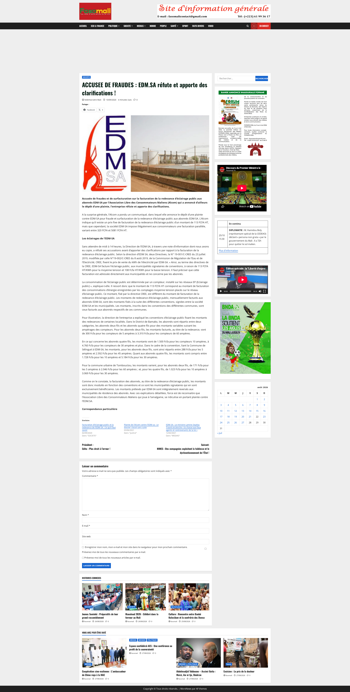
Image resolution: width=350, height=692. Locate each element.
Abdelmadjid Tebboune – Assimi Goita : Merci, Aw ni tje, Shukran (196, 673)
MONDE (153, 26)
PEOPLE (163, 26)
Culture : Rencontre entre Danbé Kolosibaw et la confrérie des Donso (187, 615)
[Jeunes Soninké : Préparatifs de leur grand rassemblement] (102, 596)
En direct (264, 26)
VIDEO (210, 26)
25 (228, 422)
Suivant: (183, 448)
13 (243, 410)
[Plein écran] (264, 291)
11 (228, 410)
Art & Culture (176, 607)
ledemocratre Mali (92, 99)
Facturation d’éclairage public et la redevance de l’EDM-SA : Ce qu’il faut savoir (99, 427)
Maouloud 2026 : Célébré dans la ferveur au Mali (141, 615)
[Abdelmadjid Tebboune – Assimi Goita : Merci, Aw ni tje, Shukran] (198, 653)
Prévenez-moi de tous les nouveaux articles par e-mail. (112, 557)
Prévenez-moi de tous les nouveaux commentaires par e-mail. (114, 552)
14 (250, 410)
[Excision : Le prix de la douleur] (246, 653)
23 (264, 416)
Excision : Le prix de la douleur (239, 671)
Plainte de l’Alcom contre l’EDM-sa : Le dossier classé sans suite (141, 426)
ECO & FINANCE (97, 26)
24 (221, 422)
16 (264, 410)
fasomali (87, 621)
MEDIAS (140, 26)
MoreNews (185, 688)
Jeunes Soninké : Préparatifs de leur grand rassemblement (100, 615)
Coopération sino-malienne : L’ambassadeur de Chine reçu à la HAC (104, 673)
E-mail (86, 525)
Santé (173, 26)
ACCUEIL (83, 26)
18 (228, 416)
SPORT (185, 26)
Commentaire (90, 475)
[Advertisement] (175, 50)
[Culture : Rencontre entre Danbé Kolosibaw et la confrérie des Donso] (189, 596)
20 (243, 416)
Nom (85, 514)
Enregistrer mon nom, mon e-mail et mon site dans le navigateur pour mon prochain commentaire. (136, 547)
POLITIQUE (112, 26)
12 (235, 410)
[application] (242, 279)
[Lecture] (221, 291)
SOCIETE (127, 26)
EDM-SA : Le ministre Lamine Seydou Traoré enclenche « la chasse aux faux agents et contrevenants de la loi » (183, 427)
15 (257, 410)
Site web (86, 536)
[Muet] (260, 291)
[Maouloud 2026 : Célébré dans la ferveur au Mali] (145, 596)
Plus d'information (228, 250)
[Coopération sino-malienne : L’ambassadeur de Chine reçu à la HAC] (104, 653)
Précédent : (96, 446)
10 (221, 410)
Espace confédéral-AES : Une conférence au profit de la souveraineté (150, 647)
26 (235, 422)
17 (221, 416)
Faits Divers (198, 26)
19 (235, 416)
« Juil (219, 433)
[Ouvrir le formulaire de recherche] (248, 26)
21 (250, 416)
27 (243, 422)
